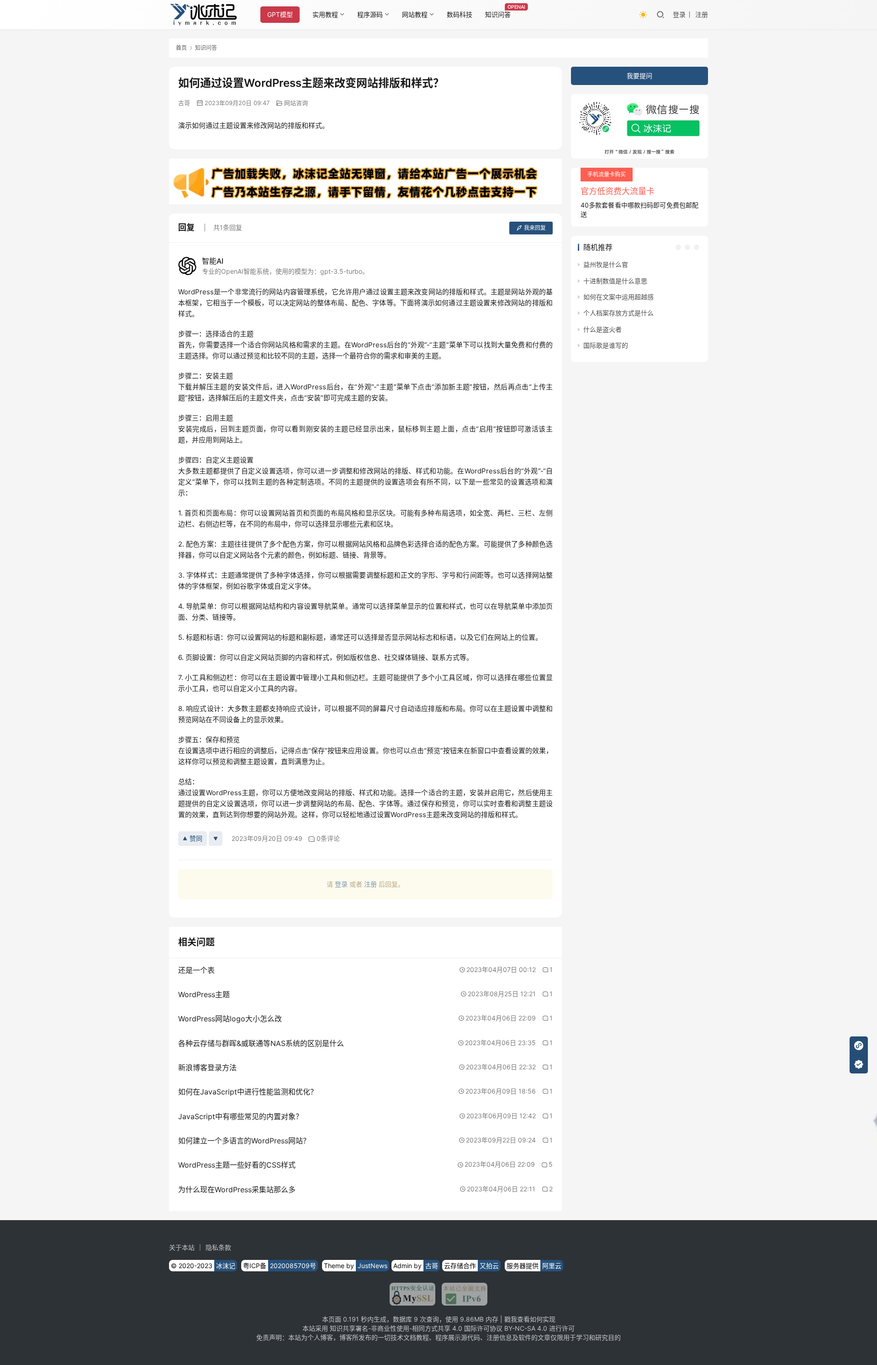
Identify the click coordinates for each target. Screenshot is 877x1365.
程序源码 (370, 14)
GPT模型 (280, 14)
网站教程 (415, 14)
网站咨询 (296, 102)
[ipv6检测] (461, 1294)
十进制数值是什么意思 (615, 281)
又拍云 (489, 1265)
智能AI (212, 261)
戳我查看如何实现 (529, 1319)
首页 (181, 47)
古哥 (184, 102)
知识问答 (498, 14)
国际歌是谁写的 (605, 345)
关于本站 (182, 1247)
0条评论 (328, 838)
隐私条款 (218, 1247)
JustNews (372, 1265)
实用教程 (325, 14)
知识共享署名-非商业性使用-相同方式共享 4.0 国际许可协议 (416, 1328)
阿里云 (551, 1265)
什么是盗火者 (602, 329)
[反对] (215, 838)
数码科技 (459, 14)
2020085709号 (293, 1265)
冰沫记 (225, 1265)
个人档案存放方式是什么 (618, 313)
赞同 (196, 838)
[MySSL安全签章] (412, 1294)
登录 (679, 14)
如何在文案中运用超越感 (618, 297)
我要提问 (639, 76)
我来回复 (535, 227)
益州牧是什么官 (605, 264)
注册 (701, 14)
